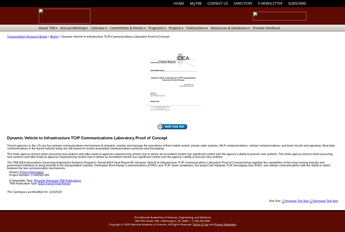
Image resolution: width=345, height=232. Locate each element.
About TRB (47, 28)
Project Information (32, 172)
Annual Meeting (72, 28)
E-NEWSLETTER (270, 3)
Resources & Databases (229, 28)
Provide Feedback (266, 28)
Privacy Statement (225, 224)
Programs (156, 28)
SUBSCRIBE (297, 3)
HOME (179, 3)
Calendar (98, 28)
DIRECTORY (243, 3)
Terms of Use (200, 224)
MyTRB (196, 3)
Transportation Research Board (27, 36)
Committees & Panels (126, 28)
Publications (196, 28)
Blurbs (54, 36)
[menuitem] (179, 3)
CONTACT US (217, 3)
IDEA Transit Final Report (54, 183)
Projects (175, 28)
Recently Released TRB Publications (57, 180)
